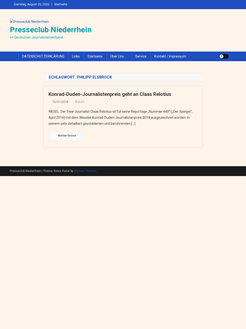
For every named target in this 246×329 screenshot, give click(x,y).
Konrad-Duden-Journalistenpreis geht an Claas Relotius (110, 94)
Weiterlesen (67, 135)
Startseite (60, 4)
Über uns (117, 56)
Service (141, 56)
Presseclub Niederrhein (51, 29)
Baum (80, 102)
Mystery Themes (85, 171)
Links (76, 56)
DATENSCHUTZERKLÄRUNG (43, 56)
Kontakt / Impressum (170, 56)
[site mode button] (224, 56)
